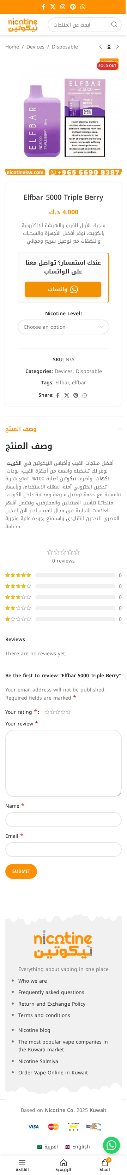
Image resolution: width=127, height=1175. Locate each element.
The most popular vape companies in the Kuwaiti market (63, 1046)
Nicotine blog (34, 1030)
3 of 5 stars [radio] (57, 712)
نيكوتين (68, 479)
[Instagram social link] (63, 6)
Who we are (32, 981)
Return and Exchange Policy (51, 1004)
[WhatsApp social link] (82, 6)
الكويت (14, 463)
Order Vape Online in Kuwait (53, 1073)
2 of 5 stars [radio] (52, 712)
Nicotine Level (62, 314)
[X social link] (53, 6)
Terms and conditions (44, 1015)
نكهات (102, 479)
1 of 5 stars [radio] (47, 712)
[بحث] (114, 24)
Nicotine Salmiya (38, 1061)
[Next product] (117, 47)
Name (14, 806)
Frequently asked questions (51, 992)
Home (12, 47)
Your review (21, 724)
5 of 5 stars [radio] (68, 712)
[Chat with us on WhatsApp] (111, 1145)
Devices (35, 47)
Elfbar (62, 383)
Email (14, 836)
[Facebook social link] (43, 6)
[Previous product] (100, 47)
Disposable (65, 47)
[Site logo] (23, 24)
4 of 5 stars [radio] (63, 712)
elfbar (79, 383)
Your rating (21, 712)
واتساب (57, 289)
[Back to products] (109, 47)
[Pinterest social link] (73, 6)
